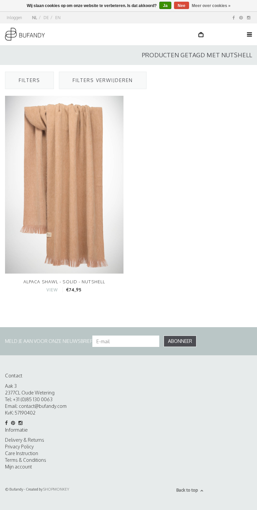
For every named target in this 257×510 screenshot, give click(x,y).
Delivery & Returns (24, 440)
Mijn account (18, 466)
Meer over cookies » (211, 5)
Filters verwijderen (103, 80)
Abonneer (180, 341)
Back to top (187, 490)
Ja (165, 5)
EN (58, 17)
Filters (29, 80)
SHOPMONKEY (56, 489)
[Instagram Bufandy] (248, 17)
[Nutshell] (64, 184)
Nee (181, 5)
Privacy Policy (19, 446)
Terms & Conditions (25, 460)
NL (34, 17)
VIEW (52, 289)
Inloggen (14, 17)
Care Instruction (21, 453)
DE (46, 17)
